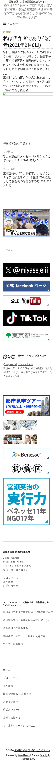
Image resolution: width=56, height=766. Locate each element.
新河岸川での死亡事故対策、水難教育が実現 (28, 612)
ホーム (7, 669)
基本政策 (8, 581)
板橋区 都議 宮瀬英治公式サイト (32, 750)
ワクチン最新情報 (13, 644)
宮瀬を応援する (12, 717)
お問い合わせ (10, 585)
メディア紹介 (10, 701)
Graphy (44, 755)
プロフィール (10, 578)
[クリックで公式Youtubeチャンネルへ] (26, 300)
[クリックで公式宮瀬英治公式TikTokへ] (26, 318)
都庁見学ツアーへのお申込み (19, 725)
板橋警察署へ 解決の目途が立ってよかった (28, 620)
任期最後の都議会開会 (15, 628)
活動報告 (7, 32)
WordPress (24, 755)
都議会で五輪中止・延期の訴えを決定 (24, 636)
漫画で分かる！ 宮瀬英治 (17, 693)
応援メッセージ (12, 709)
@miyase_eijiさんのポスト (18, 364)
